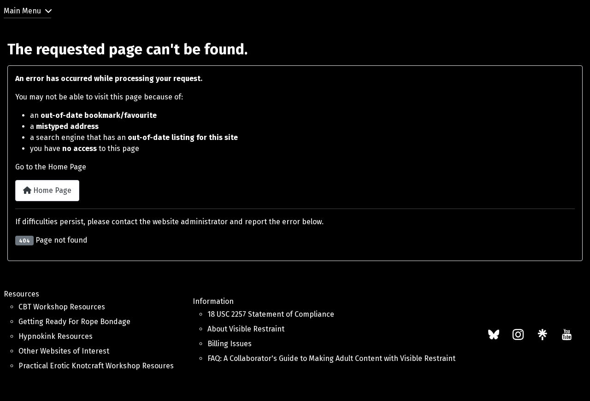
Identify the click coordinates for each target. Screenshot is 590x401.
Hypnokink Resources (55, 336)
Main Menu (22, 10)
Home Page (51, 190)
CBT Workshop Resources (61, 306)
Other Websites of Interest (63, 351)
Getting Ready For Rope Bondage (74, 321)
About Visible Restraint (245, 329)
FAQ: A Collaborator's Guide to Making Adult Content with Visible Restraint (331, 358)
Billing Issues (229, 343)
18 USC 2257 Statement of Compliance (270, 314)
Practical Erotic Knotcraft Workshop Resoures (96, 365)
